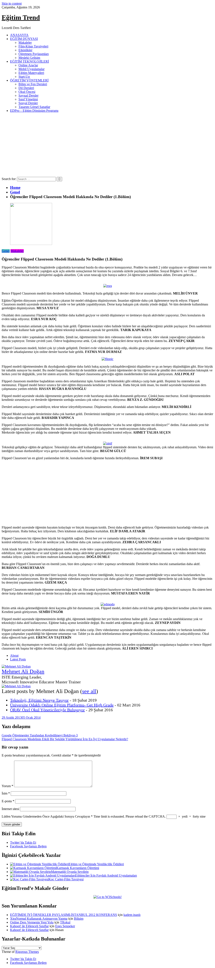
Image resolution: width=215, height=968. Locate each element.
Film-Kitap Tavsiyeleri (33, 46)
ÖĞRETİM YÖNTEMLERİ (29, 80)
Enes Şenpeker (65, 926)
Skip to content (12, 3)
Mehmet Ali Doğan (23, 671)
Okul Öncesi (26, 91)
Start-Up (24, 76)
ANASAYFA (19, 35)
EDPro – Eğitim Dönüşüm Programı (34, 110)
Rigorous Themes (27, 952)
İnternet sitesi (10, 809)
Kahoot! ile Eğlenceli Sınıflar (29, 926)
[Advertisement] (107, 145)
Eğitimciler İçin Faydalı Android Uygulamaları (106, 875)
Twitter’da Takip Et (23, 842)
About (14, 655)
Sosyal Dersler (28, 103)
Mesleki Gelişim (29, 57)
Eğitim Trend (21, 17)
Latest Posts (18, 659)
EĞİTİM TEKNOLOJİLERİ (29, 61)
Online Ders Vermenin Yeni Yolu (32, 922)
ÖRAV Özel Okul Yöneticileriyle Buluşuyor (47, 710)
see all (89, 691)
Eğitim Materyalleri (31, 73)
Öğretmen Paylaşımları (33, 54)
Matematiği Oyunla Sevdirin (70, 871)
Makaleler (25, 42)
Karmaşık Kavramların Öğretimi (77, 868)
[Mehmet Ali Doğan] (16, 666)
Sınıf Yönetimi (28, 99)
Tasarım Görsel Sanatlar (34, 107)
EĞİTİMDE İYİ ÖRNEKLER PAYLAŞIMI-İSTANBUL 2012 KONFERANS (63, 915)
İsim (6, 793)
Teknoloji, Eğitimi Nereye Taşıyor (39, 700)
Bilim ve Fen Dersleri (32, 84)
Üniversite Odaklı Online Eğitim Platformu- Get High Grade (62, 705)
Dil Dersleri (26, 88)
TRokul (65, 922)
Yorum (7, 786)
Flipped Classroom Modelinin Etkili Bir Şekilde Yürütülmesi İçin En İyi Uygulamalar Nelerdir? (65, 739)
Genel (6, 251)
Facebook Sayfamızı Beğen (28, 846)
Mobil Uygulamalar (31, 69)
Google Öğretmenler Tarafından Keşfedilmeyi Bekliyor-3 (40, 735)
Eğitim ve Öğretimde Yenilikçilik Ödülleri (96, 864)
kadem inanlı (131, 915)
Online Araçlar (28, 65)
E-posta (8, 801)
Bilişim (78, 918)
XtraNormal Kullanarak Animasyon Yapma (38, 918)
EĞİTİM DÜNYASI (24, 39)
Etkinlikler (25, 50)
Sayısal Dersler (28, 95)
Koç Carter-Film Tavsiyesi (66, 879)
